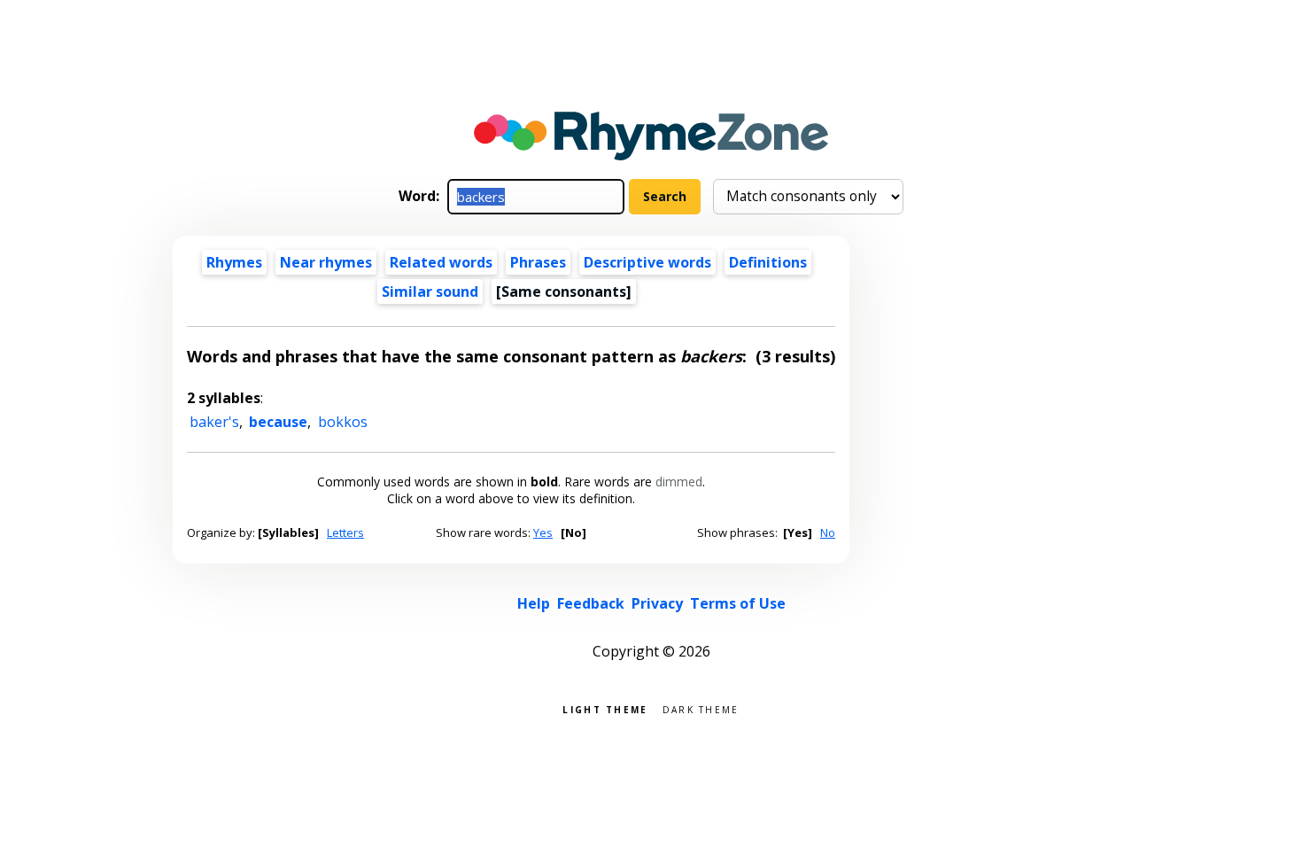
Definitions (768, 262)
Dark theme (701, 708)
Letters (345, 532)
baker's (214, 421)
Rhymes (234, 262)
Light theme (604, 708)
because (278, 421)
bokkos (343, 421)
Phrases (538, 262)
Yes (543, 532)
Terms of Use (738, 603)
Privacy (657, 603)
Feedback (590, 603)
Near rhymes (326, 262)
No (827, 532)
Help (533, 603)
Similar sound (430, 291)
